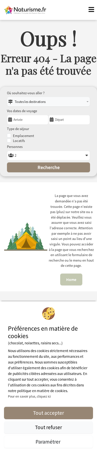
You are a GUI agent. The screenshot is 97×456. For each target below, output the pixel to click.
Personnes (15, 146)
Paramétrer (48, 441)
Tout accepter (48, 413)
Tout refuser (48, 427)
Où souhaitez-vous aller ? (26, 93)
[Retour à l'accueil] (25, 10)
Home (71, 279)
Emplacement (23, 136)
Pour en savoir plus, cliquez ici (29, 396)
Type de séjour (18, 129)
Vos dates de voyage (22, 111)
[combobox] (48, 101)
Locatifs (19, 140)
